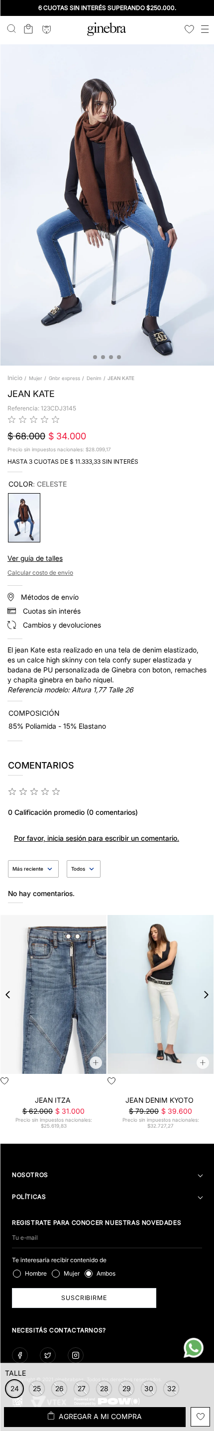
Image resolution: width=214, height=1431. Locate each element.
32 (193, 1084)
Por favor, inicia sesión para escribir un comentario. (96, 838)
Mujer (35, 378)
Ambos (106, 1273)
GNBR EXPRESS (64, 378)
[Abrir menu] (205, 30)
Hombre (36, 1273)
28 (61, 1084)
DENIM (94, 378)
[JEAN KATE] (24, 517)
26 (28, 1084)
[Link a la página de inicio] (15, 378)
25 (12, 1084)
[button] (36, 1388)
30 (95, 1084)
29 (78, 1084)
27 (45, 1084)
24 (127, 1084)
